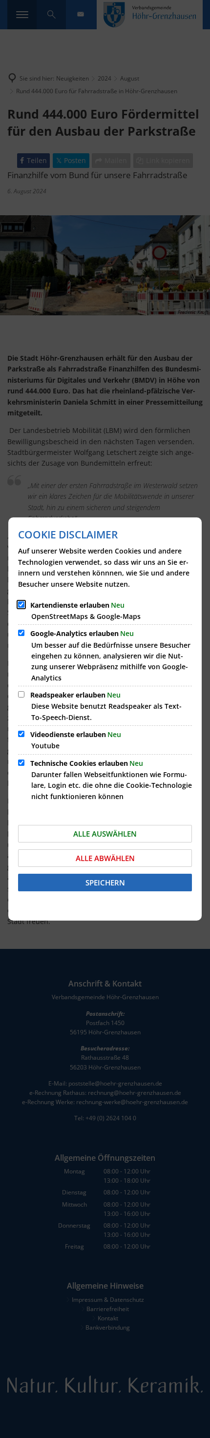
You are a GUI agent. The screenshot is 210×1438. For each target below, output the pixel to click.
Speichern (105, 882)
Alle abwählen (105, 858)
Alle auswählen (105, 834)
